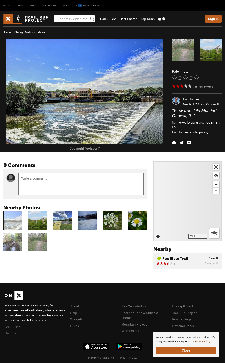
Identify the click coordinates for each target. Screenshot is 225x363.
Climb (7, 5)
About (74, 306)
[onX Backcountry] (87, 6)
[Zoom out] (216, 190)
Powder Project (183, 319)
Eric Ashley (191, 99)
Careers (10, 333)
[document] (186, 344)
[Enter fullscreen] (216, 167)
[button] (174, 142)
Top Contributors (133, 306)
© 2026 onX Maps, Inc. (101, 357)
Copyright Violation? (84, 148)
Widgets (76, 319)
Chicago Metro (23, 32)
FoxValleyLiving (188, 122)
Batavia (40, 32)
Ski (65, 5)
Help (73, 313)
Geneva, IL (213, 104)
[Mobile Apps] (161, 19)
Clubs (74, 326)
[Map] (187, 201)
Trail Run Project (184, 313)
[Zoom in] (216, 184)
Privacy (133, 357)
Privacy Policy (202, 341)
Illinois (7, 32)
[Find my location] (216, 175)
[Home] (28, 19)
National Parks (183, 326)
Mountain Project (134, 324)
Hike (33, 5)
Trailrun (49, 5)
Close (186, 350)
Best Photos (128, 19)
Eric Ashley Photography (190, 132)
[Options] (214, 233)
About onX (12, 327)
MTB (21, 5)
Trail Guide (108, 19)
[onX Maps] (14, 299)
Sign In (213, 19)
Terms (121, 357)
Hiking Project (182, 306)
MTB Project (130, 331)
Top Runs (148, 19)
